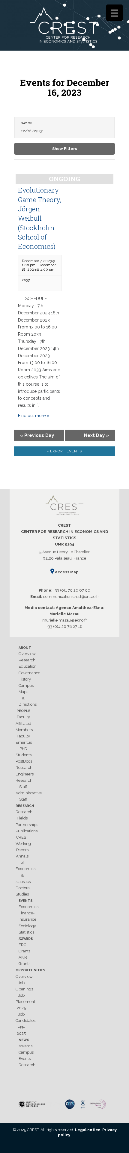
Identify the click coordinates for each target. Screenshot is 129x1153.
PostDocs (24, 761)
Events (26, 901)
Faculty (23, 717)
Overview (27, 654)
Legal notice (87, 1130)
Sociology (27, 926)
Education (28, 666)
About (25, 648)
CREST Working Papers (23, 843)
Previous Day (37, 435)
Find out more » (33, 415)
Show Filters (64, 148)
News (24, 1040)
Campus (26, 685)
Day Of (26, 123)
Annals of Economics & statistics (25, 869)
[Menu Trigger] (114, 12)
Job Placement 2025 (25, 1001)
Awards (26, 939)
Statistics (26, 932)
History (25, 679)
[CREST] (64, 26)
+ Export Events (64, 451)
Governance (29, 673)
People (23, 711)
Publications (27, 831)
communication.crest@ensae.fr (71, 596)
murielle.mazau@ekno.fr (64, 620)
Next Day (96, 435)
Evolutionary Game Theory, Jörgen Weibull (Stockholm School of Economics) (39, 218)
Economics (28, 906)
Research (27, 660)
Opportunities (30, 970)
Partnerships (27, 824)
